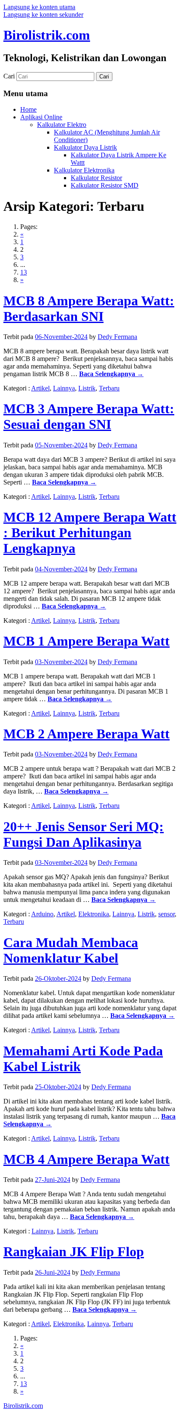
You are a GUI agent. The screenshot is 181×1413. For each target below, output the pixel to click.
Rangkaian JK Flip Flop (73, 1251)
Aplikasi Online (41, 117)
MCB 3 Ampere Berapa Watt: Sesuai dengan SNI (88, 416)
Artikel (40, 388)
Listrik (87, 388)
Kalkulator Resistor (96, 177)
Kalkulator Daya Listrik (85, 147)
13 (23, 272)
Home (28, 109)
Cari (9, 76)
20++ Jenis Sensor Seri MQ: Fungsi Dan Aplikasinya (83, 834)
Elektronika (93, 914)
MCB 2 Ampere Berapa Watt (86, 733)
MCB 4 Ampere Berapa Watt (86, 1159)
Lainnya (64, 388)
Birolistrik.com (46, 35)
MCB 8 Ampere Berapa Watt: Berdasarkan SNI (88, 308)
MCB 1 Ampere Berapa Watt (86, 641)
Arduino (42, 914)
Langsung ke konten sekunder (43, 14)
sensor (166, 914)
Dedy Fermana (117, 336)
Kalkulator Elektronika (84, 170)
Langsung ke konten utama (39, 7)
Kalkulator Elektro (61, 124)
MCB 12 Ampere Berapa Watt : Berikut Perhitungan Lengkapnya (89, 532)
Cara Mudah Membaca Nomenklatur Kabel (70, 950)
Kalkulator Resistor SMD (104, 185)
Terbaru (109, 388)
